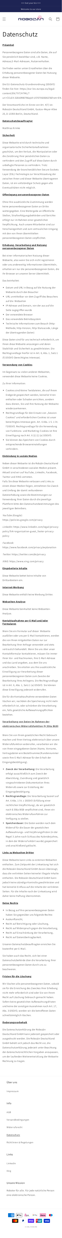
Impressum (13, 1091)
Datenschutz (13, 1134)
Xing (9, 1170)
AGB (9, 1112)
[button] (4, 19)
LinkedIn (11, 1163)
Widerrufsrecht (14, 1127)
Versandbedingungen (18, 1119)
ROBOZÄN (33, 1227)
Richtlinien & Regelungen (20, 1142)
